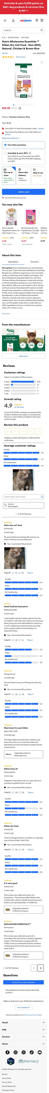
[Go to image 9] (29, 104)
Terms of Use (6, 1078)
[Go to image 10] (31, 104)
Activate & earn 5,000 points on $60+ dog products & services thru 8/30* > (23, 7)
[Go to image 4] (19, 104)
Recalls (4, 1074)
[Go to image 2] (15, 104)
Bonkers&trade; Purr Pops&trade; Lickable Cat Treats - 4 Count (30, 230)
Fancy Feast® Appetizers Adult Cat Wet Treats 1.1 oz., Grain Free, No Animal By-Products (11, 230)
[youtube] (40, 1052)
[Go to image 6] (23, 104)
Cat (3, 37)
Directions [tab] (35, 262)
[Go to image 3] (17, 104)
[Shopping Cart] (41, 20)
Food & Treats (13, 37)
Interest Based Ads (8, 1086)
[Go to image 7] (25, 104)
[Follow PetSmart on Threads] (24, 1052)
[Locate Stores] (36, 20)
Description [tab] (13, 262)
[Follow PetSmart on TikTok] (32, 1052)
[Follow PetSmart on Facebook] (8, 1052)
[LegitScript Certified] (10, 1061)
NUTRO (5, 53)
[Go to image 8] (27, 104)
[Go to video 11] (33, 104)
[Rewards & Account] (13, 20)
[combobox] (24, 29)
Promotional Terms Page (32, 1015)
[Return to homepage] (26, 20)
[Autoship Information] (30, 153)
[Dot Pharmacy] (28, 1061)
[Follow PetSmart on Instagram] (16, 1052)
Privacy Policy (7, 1082)
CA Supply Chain (8, 1090)
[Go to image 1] (13, 104)
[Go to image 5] (21, 104)
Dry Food (25, 37)
